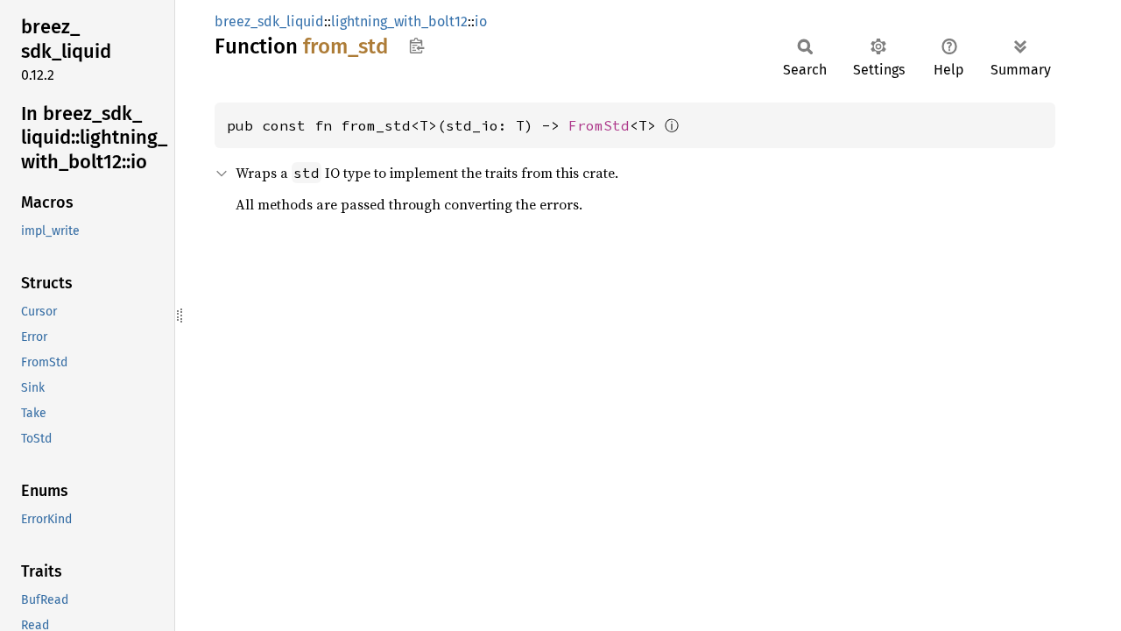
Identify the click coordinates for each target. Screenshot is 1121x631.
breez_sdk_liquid (269, 21)
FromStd (599, 125)
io (481, 21)
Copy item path (416, 45)
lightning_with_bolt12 (399, 21)
